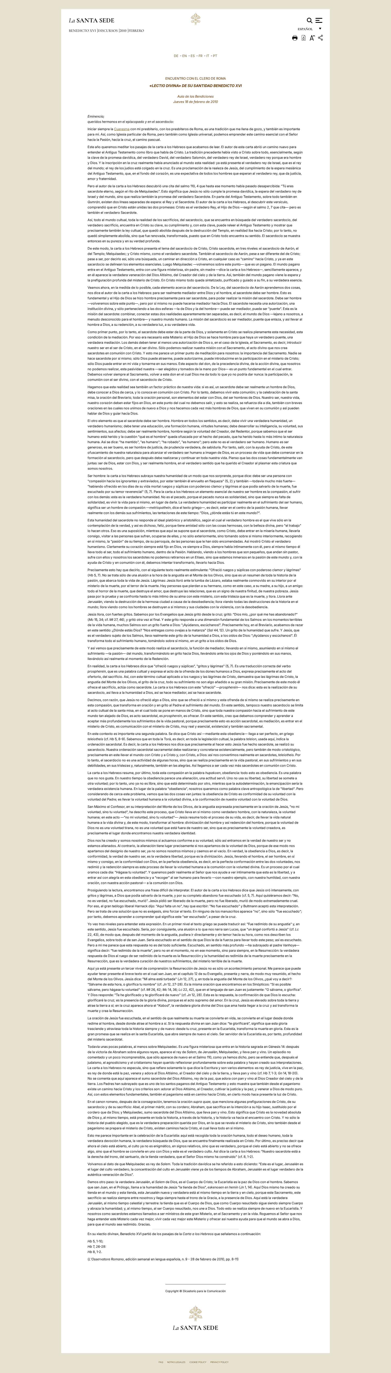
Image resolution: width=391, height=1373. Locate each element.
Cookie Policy (197, 1362)
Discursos (108, 30)
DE (176, 56)
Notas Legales (176, 1362)
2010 (123, 30)
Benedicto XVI (83, 30)
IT (207, 56)
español (306, 30)
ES (193, 56)
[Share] (321, 38)
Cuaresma (122, 129)
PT (215, 56)
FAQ (161, 1362)
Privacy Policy (219, 1362)
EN (184, 56)
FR (200, 56)
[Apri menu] (318, 20)
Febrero (136, 30)
